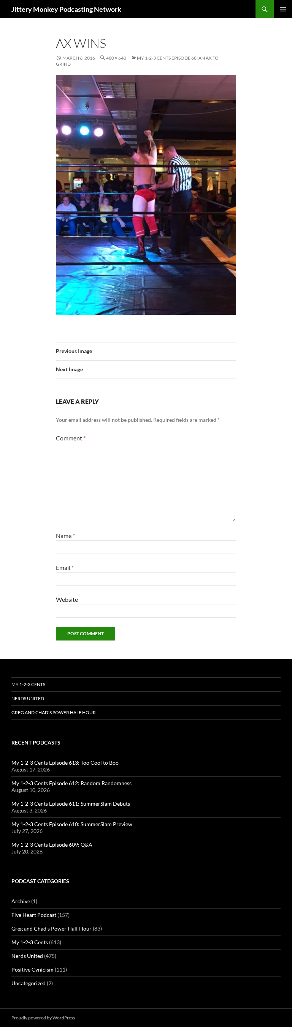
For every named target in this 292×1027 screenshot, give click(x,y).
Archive (20, 901)
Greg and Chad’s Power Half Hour (53, 712)
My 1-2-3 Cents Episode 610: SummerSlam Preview (71, 824)
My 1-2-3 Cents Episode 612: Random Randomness (71, 783)
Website (67, 599)
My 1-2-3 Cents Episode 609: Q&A (51, 844)
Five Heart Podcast (33, 915)
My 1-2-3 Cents (28, 684)
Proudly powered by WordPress (43, 1018)
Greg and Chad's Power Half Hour (51, 928)
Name (65, 535)
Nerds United (27, 698)
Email (65, 567)
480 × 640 (116, 58)
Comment (71, 438)
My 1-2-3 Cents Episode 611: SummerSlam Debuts (70, 803)
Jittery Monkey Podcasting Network (66, 9)
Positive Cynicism (32, 969)
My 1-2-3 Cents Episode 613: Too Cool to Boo (65, 762)
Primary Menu (283, 9)
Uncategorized (28, 983)
